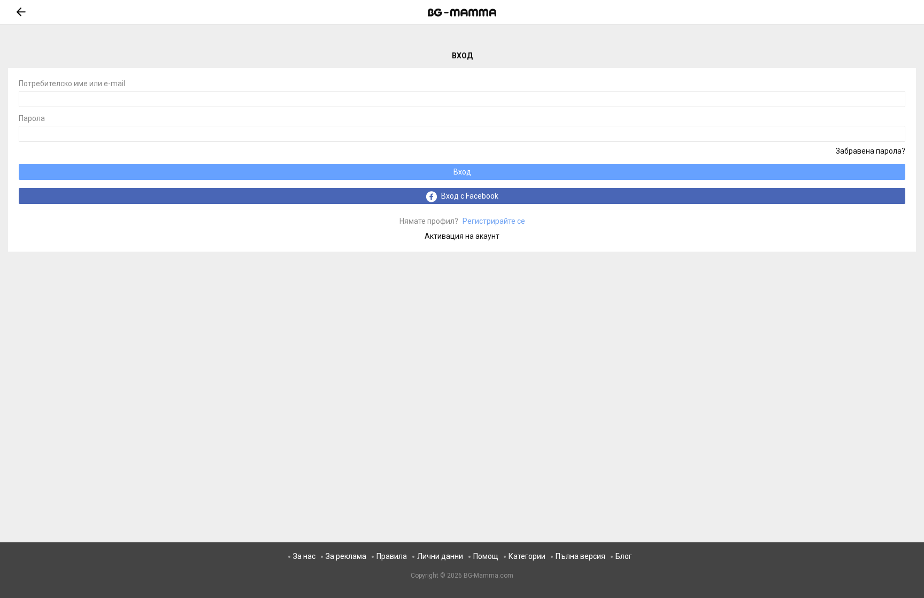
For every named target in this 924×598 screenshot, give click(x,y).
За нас (304, 556)
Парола (32, 119)
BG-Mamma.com (488, 575)
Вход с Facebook (469, 196)
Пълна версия (580, 556)
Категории (527, 556)
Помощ (485, 556)
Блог (623, 556)
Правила (391, 556)
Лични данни (440, 556)
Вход (462, 172)
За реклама (346, 556)
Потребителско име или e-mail (72, 84)
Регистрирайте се (462, 221)
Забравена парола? (870, 151)
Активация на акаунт (462, 236)
